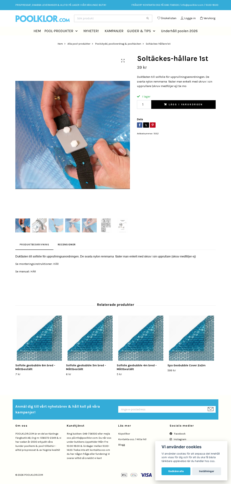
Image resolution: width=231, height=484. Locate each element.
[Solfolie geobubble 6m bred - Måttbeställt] (39, 346)
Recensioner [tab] (67, 252)
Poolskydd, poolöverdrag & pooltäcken (118, 51)
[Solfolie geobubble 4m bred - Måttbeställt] (141, 346)
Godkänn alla (176, 471)
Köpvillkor (124, 441)
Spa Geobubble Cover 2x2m (186, 373)
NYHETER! (91, 39)
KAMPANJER (114, 39)
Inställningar (206, 471)
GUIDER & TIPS (139, 39)
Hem (60, 51)
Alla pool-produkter (78, 51)
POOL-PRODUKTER (58, 39)
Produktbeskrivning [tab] (34, 252)
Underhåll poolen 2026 (179, 39)
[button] (77, 39)
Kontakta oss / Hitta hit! (132, 447)
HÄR (56, 272)
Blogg (121, 452)
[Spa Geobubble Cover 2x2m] (191, 346)
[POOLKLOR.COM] (66, 20)
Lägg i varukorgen (186, 112)
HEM (37, 39)
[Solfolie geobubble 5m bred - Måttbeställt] (90, 346)
